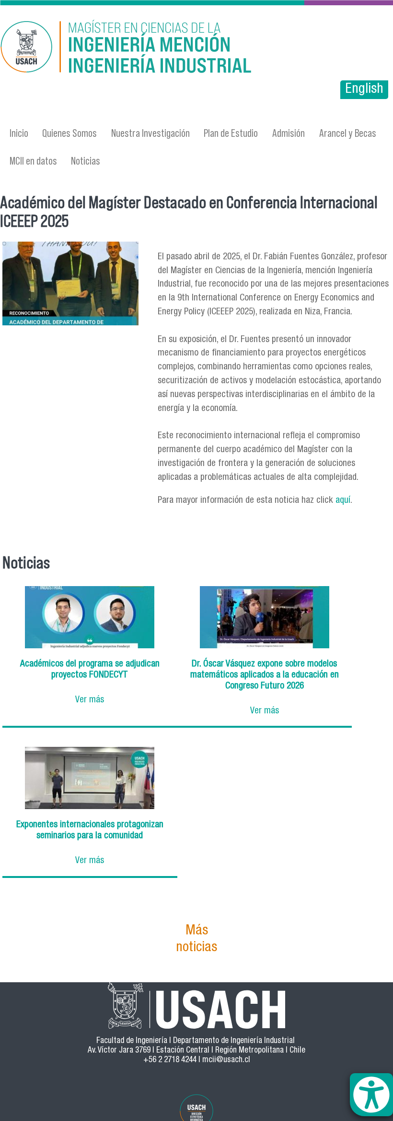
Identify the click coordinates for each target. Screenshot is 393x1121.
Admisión (288, 132)
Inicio (19, 132)
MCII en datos (33, 160)
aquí (342, 500)
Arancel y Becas (347, 132)
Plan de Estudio (231, 132)
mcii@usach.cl (226, 1060)
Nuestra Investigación (150, 132)
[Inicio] (137, 48)
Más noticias (196, 939)
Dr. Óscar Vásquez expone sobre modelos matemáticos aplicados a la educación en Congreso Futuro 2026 (264, 675)
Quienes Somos (69, 132)
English (364, 90)
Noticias (85, 160)
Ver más (89, 700)
